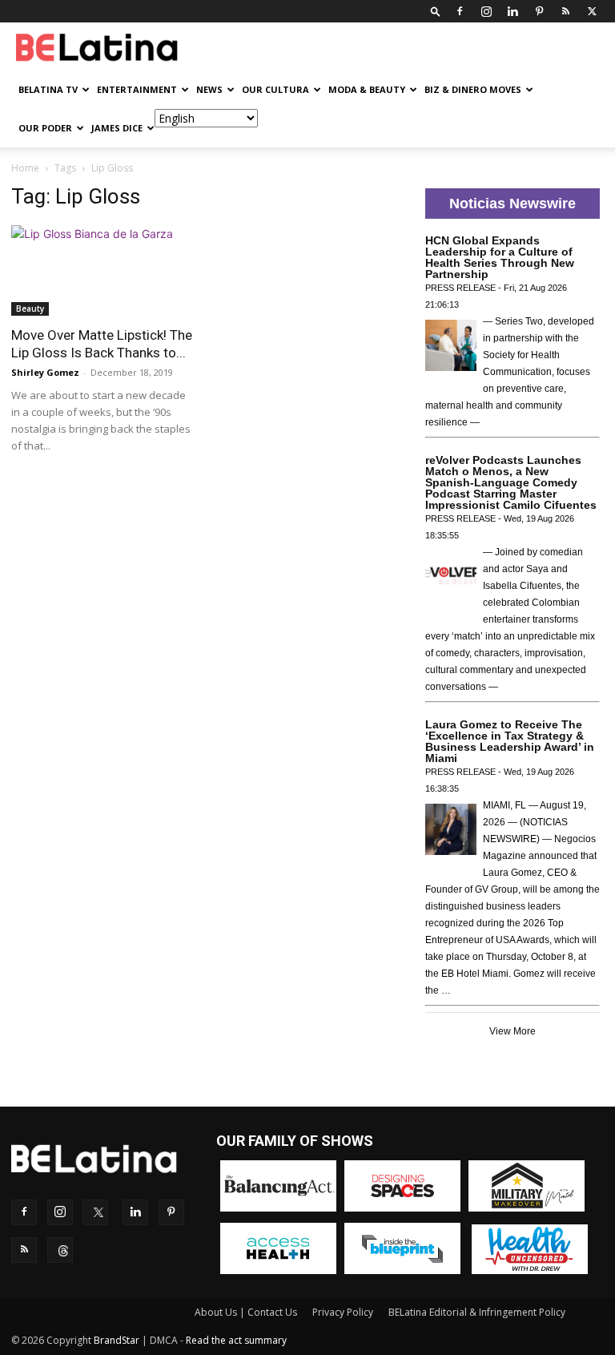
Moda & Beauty (366, 89)
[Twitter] (592, 11)
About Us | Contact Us (246, 1312)
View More (512, 1031)
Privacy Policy (342, 1312)
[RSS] (565, 11)
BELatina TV (48, 89)
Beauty (30, 308)
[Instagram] (486, 11)
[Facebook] (460, 11)
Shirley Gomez (45, 372)
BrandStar (116, 1340)
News (209, 89)
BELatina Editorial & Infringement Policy (476, 1312)
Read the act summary (236, 1340)
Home (25, 168)
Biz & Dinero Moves (472, 89)
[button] (436, 11)
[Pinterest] (539, 11)
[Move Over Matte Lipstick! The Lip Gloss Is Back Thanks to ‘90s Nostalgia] (102, 270)
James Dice (117, 128)
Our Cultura (275, 89)
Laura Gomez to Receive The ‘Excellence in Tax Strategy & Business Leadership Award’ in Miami (509, 741)
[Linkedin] (512, 11)
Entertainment (137, 89)
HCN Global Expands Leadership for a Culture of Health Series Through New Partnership (499, 257)
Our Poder (45, 128)
